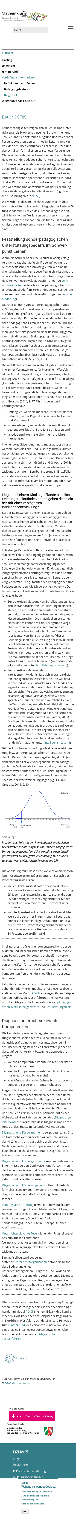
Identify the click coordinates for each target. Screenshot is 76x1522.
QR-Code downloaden (18, 1383)
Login (17, 1459)
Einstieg (7, 60)
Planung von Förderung (17, 1205)
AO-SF (35, 196)
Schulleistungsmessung (51, 665)
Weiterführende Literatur (18, 101)
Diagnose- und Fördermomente (23, 1132)
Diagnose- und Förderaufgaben (23, 1185)
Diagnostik (11, 95)
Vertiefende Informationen (19, 77)
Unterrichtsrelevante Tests (20, 1233)
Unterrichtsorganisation (31, 1262)
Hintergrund (10, 71)
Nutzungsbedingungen (28, 1477)
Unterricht (8, 65)
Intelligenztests (29, 1007)
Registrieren (21, 1465)
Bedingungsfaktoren (17, 89)
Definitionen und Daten (19, 83)
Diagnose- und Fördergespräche (23, 1161)
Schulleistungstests (59, 1007)
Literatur (22, 1359)
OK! (25, 1511)
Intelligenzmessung (57, 743)
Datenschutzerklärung (31, 1471)
